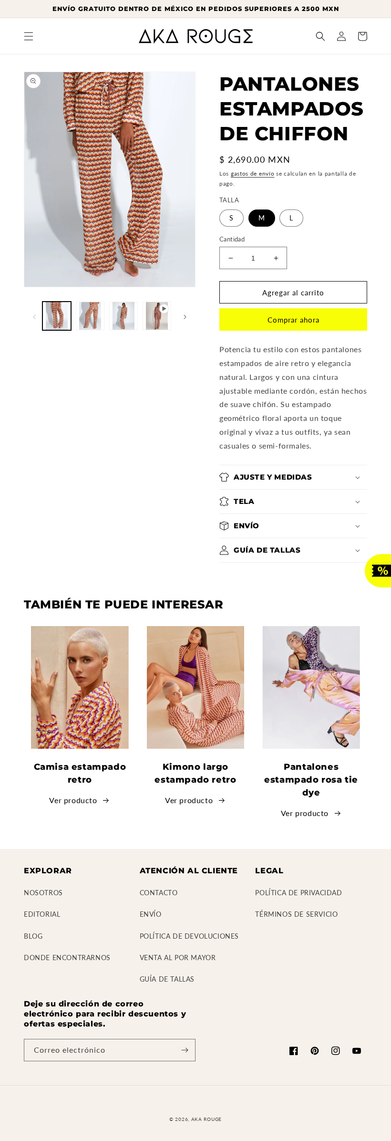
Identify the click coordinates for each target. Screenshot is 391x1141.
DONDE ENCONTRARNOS (67, 957)
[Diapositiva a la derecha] (185, 315)
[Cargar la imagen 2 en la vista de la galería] (90, 316)
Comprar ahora (293, 319)
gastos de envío (253, 173)
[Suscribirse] (184, 1050)
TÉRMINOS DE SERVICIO (296, 914)
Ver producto (73, 800)
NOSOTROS (43, 893)
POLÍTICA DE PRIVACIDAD (298, 893)
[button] (28, 36)
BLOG (33, 936)
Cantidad (232, 239)
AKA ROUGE (206, 1119)
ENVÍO (151, 914)
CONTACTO (159, 893)
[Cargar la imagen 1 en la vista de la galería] (56, 316)
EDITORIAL (42, 914)
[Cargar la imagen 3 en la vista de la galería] (123, 316)
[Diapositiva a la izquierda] (34, 315)
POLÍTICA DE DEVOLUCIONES (189, 936)
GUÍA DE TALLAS (167, 979)
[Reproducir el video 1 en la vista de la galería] (157, 316)
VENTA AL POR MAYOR (178, 957)
